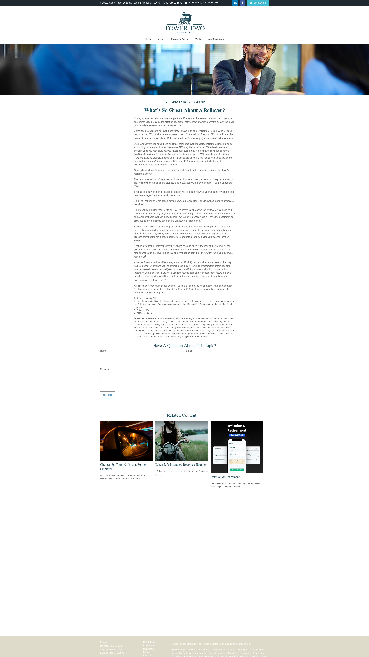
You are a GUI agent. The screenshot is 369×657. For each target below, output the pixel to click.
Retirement (148, 645)
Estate (146, 652)
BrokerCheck (244, 644)
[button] (148, 39)
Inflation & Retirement (225, 477)
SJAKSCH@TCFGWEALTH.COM (206, 2)
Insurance (148, 655)
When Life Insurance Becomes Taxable (180, 464)
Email (189, 351)
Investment (148, 649)
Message (105, 369)
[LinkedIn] (235, 3)
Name (103, 351)
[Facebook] (242, 3)
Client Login (259, 3)
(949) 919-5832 (174, 3)
